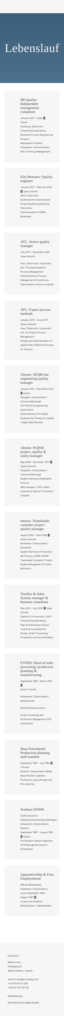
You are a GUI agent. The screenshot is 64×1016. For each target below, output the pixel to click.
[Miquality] (17, 4)
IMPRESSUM (15, 996)
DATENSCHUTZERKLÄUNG (23, 1002)
